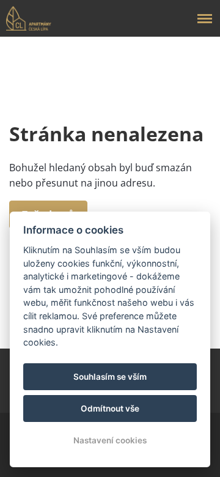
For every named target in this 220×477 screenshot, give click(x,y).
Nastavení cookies (110, 440)
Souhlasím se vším (110, 377)
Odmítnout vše (110, 408)
